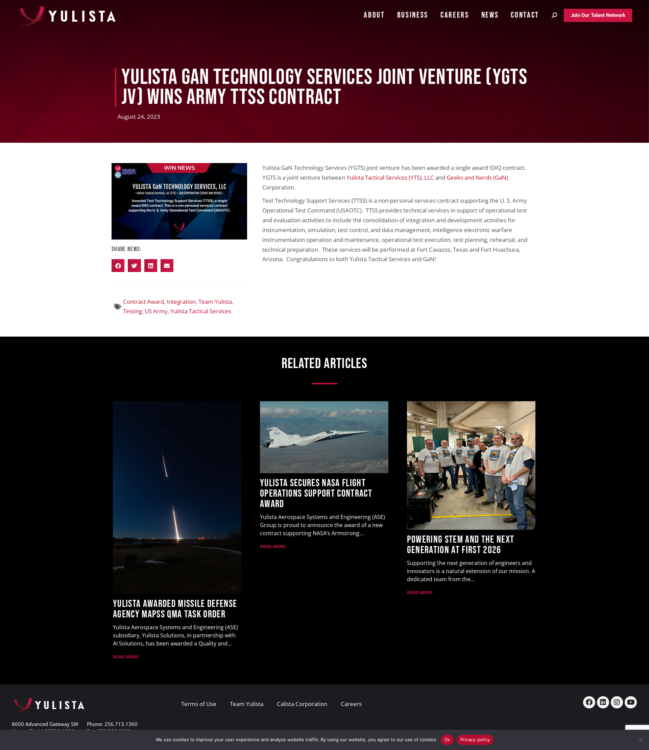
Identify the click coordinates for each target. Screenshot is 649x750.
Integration (181, 301)
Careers (351, 704)
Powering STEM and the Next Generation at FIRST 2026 (460, 544)
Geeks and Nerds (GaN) (477, 177)
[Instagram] (617, 702)
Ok (447, 739)
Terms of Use (198, 704)
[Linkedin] (603, 702)
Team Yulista (215, 301)
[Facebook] (589, 702)
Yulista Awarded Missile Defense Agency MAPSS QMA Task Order (175, 609)
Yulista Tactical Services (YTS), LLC (390, 177)
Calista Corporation (302, 704)
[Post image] (177, 497)
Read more (126, 656)
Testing (132, 311)
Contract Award (143, 301)
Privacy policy (475, 739)
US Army (156, 311)
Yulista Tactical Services (200, 311)
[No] (640, 739)
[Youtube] (631, 702)
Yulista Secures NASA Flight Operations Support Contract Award (316, 493)
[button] (118, 265)
